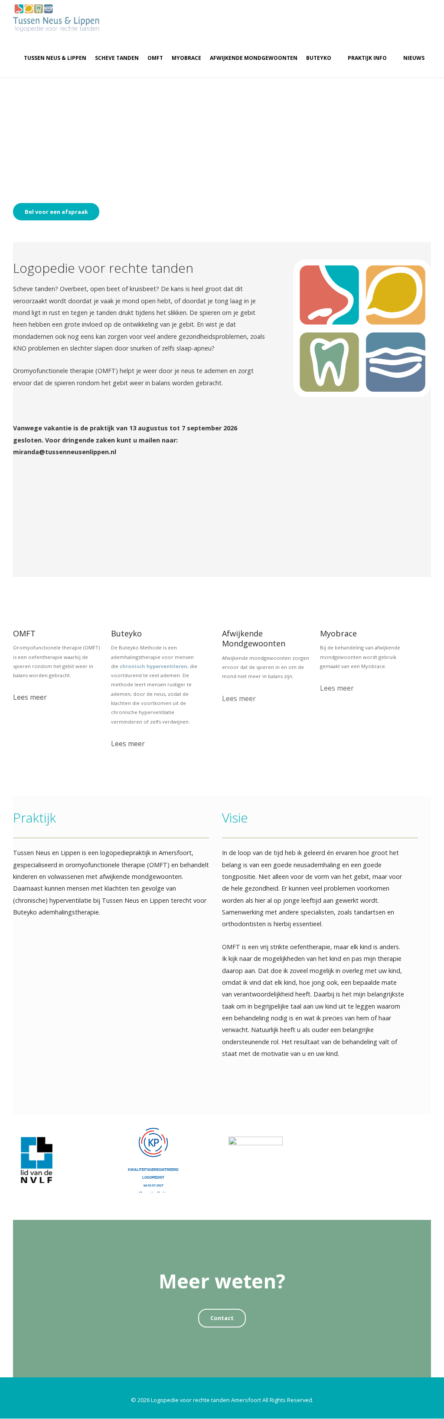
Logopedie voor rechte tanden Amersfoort (206, 1400)
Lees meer (30, 697)
